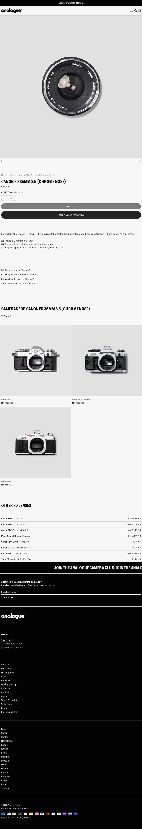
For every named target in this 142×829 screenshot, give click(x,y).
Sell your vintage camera (71, 2)
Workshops (6, 668)
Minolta (5, 760)
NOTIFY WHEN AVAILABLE (71, 214)
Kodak (4, 744)
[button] (135, 11)
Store (4, 708)
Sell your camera (9, 711)
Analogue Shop (14, 805)
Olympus (5, 768)
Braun (4, 729)
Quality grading (8, 684)
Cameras (5, 680)
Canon (13, 175)
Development (8, 672)
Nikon (4, 764)
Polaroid (5, 776)
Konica (4, 748)
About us (5, 688)
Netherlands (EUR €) (20, 818)
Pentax (4, 772)
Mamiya (5, 756)
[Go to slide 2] (4, 161)
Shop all (5, 664)
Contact (5, 692)
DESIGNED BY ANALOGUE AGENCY (15, 808)
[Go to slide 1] (1, 161)
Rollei (4, 784)
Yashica (5, 788)
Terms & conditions (10, 700)
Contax (4, 736)
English (4, 818)
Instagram (6, 704)
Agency (4, 696)
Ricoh (4, 780)
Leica (4, 752)
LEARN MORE (20, 192)
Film (3, 676)
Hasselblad (7, 740)
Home (4, 175)
